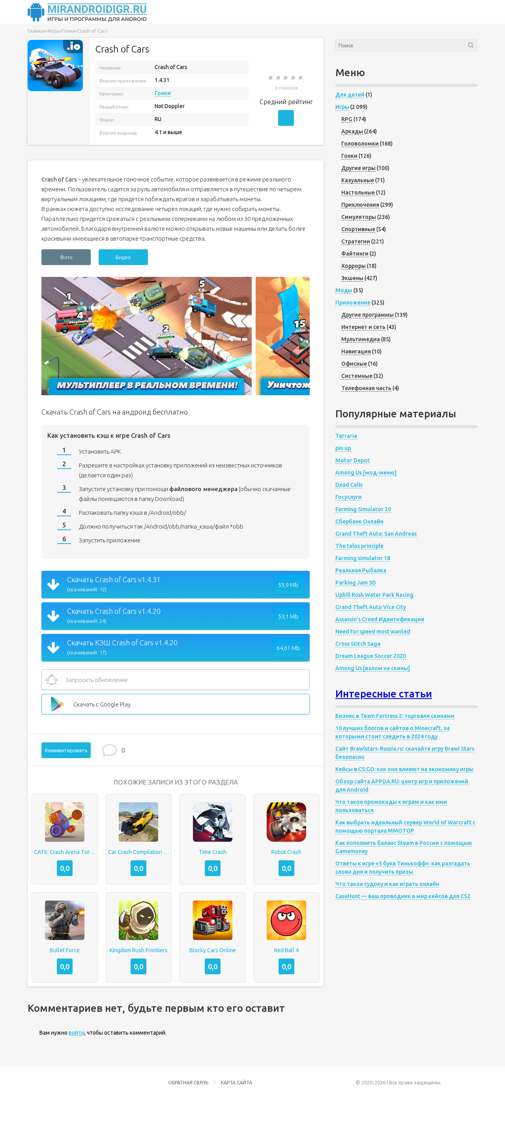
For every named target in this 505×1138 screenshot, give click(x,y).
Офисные (354, 364)
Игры (342, 107)
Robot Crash (286, 852)
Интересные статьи (383, 693)
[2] (279, 77)
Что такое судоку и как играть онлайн (387, 884)
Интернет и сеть (363, 327)
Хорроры (353, 266)
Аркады (352, 131)
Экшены (352, 278)
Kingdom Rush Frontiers (139, 950)
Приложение (352, 302)
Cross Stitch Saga (357, 644)
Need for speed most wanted (372, 631)
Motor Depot (352, 460)
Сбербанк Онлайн (359, 521)
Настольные (358, 192)
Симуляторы (358, 217)
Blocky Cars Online (212, 950)
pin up (343, 448)
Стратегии (355, 241)
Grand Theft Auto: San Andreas (376, 534)
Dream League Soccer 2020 (370, 656)
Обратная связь (188, 1082)
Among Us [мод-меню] (366, 472)
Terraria (346, 436)
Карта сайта (236, 1082)
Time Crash (212, 852)
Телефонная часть (366, 388)
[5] (301, 77)
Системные (356, 376)
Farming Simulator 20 (363, 509)
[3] (286, 77)
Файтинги (354, 253)
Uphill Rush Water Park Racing (374, 595)
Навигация (356, 351)
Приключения (360, 205)
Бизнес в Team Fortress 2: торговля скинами (394, 716)
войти (76, 1033)
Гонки (163, 93)
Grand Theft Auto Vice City (370, 607)
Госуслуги (348, 497)
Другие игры (358, 168)
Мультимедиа (360, 339)
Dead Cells (349, 485)
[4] (294, 77)
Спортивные (358, 229)
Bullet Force (65, 950)
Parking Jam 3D (355, 582)
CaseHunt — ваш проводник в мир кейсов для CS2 (402, 896)
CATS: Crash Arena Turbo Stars (64, 852)
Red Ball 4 (286, 950)
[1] (271, 77)
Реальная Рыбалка (360, 570)
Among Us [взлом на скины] (372, 668)
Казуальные (357, 180)
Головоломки (360, 143)
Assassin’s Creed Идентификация (379, 619)
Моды (343, 290)
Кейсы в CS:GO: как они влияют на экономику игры (404, 769)
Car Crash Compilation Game (139, 852)
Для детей (350, 95)
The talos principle (359, 546)
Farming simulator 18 (362, 558)
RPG (346, 119)
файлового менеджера (203, 489)
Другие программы (367, 315)
